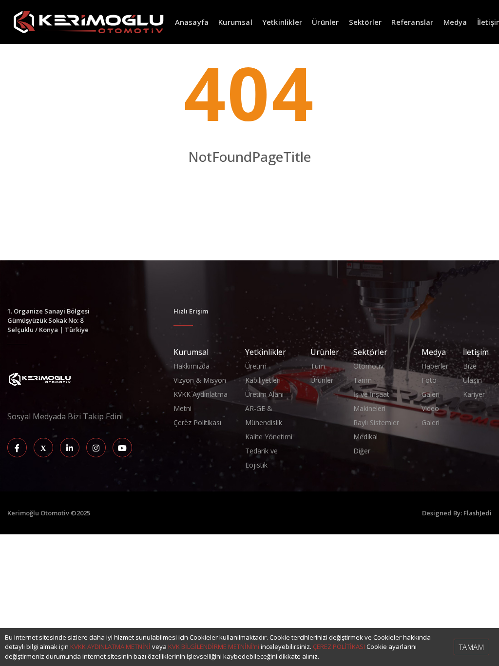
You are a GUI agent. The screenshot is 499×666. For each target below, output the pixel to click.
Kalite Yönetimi (268, 436)
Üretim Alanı (264, 394)
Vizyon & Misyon (199, 380)
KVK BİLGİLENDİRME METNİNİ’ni (213, 646)
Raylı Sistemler (376, 422)
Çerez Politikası (197, 422)
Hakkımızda (191, 366)
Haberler (435, 366)
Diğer (361, 450)
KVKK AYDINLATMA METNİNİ (110, 646)
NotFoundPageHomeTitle (249, 177)
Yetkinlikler (282, 22)
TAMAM (471, 647)
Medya (455, 22)
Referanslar (412, 22)
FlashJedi (477, 513)
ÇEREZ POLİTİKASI (339, 646)
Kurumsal (235, 22)
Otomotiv (368, 366)
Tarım (362, 380)
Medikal (365, 436)
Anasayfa (192, 22)
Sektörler (365, 22)
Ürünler (325, 22)
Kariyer (474, 394)
